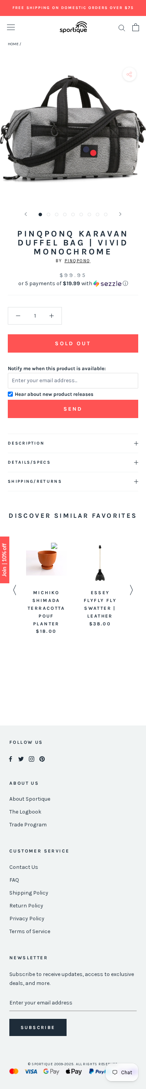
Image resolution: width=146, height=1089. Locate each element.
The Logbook (25, 811)
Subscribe (38, 1027)
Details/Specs (29, 462)
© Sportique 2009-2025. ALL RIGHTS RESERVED (73, 1064)
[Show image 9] (105, 214)
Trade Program (28, 824)
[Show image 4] (65, 214)
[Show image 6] (81, 214)
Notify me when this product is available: (57, 368)
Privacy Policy (26, 918)
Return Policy (26, 905)
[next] (137, 137)
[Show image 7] (89, 214)
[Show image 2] (48, 214)
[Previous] (26, 214)
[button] (73, 283)
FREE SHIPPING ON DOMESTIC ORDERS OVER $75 (73, 7)
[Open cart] (135, 27)
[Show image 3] (56, 214)
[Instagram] (31, 758)
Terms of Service (29, 931)
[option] (46, 589)
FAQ (14, 880)
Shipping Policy (28, 893)
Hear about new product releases (54, 394)
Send (73, 409)
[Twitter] (21, 758)
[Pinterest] (42, 758)
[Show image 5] (73, 214)
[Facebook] (10, 758)
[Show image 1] (40, 214)
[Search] (121, 27)
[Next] (120, 214)
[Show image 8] (97, 214)
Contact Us (23, 867)
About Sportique (29, 799)
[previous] (9, 137)
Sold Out (73, 343)
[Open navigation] (11, 27)
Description (26, 443)
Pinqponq (78, 260)
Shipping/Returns (35, 481)
